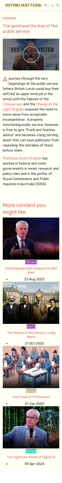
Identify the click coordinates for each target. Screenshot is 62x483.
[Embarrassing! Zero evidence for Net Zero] (31, 238)
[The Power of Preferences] (31, 367)
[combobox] (57, 5)
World (31, 326)
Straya (31, 451)
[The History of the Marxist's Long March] (31, 302)
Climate (31, 262)
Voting (31, 391)
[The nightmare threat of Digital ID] (31, 427)
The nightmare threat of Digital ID (31, 457)
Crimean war (12, 104)
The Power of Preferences (31, 397)
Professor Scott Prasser (22, 158)
